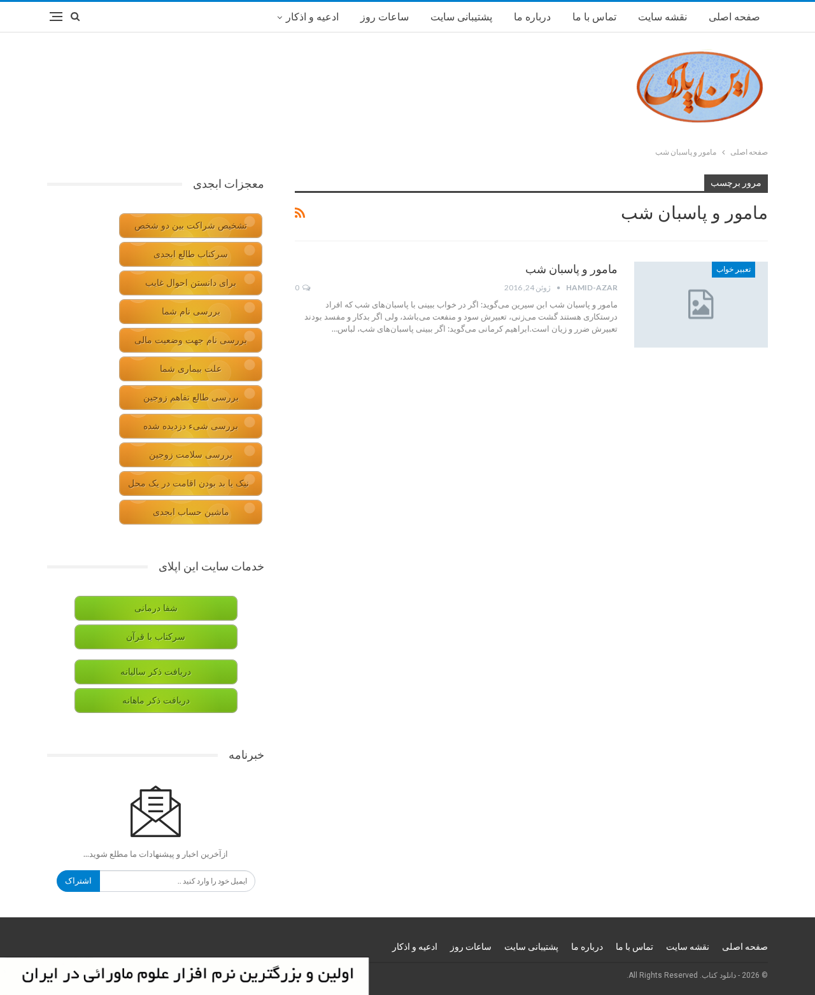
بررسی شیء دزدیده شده (190, 426)
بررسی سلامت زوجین (190, 455)
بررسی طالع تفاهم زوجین (191, 397)
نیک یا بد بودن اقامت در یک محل (188, 483)
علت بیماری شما (191, 369)
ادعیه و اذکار (312, 17)
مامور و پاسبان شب (571, 269)
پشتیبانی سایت (461, 17)
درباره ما (532, 17)
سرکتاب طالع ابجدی (190, 254)
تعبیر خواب (733, 269)
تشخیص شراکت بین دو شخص (190, 225)
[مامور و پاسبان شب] (701, 304)
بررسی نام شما (191, 311)
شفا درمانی (156, 608)
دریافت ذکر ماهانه (156, 700)
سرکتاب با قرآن (155, 637)
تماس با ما (594, 17)
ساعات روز (384, 17)
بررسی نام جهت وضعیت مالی (190, 340)
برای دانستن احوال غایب (190, 283)
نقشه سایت (662, 17)
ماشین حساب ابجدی (191, 512)
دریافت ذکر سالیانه (155, 672)
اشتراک (78, 881)
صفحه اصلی (734, 17)
